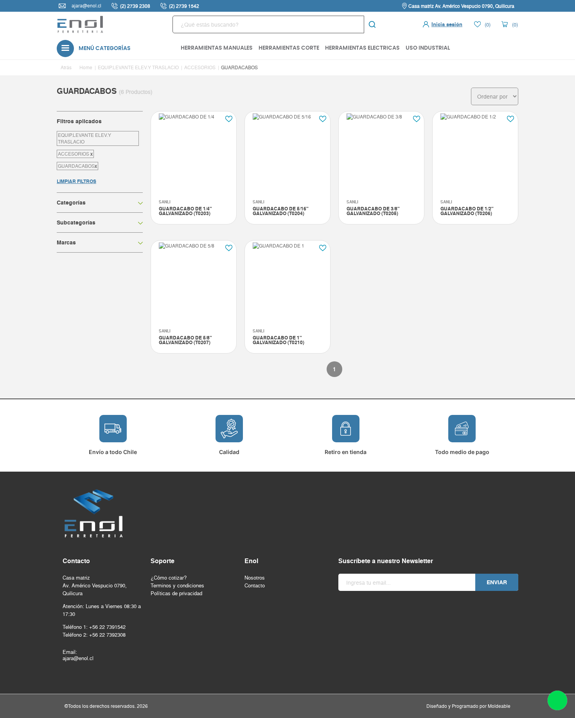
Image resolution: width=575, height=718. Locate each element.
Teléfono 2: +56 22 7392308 (94, 634)
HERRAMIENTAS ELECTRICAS (362, 48)
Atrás (66, 67)
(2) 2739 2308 (135, 6)
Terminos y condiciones (177, 585)
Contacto (254, 585)
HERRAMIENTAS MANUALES (217, 48)
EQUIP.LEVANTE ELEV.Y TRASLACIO (138, 67)
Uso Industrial (428, 48)
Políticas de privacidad (176, 593)
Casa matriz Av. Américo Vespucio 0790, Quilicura (461, 6)
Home (85, 67)
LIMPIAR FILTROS (76, 181)
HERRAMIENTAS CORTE (289, 48)
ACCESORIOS (200, 67)
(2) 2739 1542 (184, 6)
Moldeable (499, 706)
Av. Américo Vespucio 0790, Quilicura (95, 589)
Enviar (497, 582)
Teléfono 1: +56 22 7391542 (94, 626)
